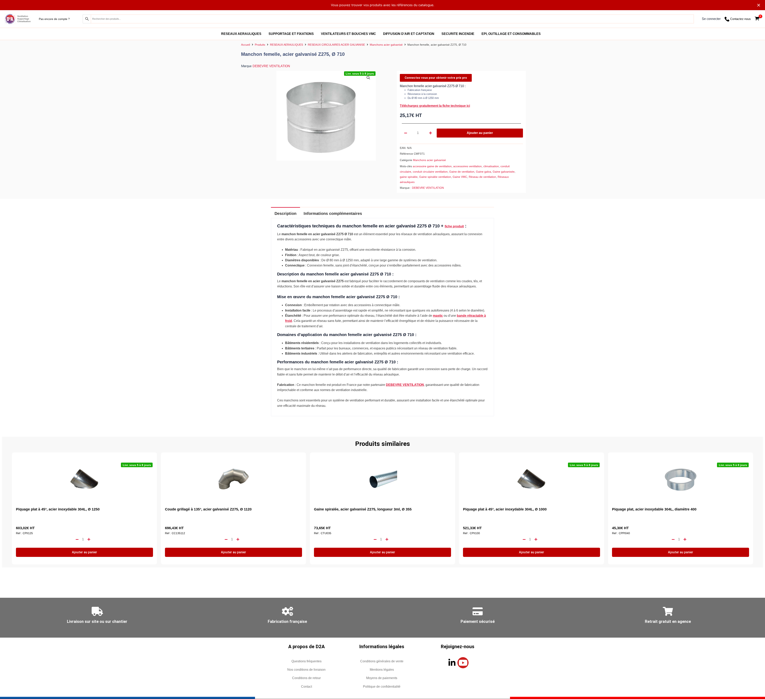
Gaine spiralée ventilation (435, 176)
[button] (368, 77)
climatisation (491, 166)
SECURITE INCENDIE (457, 33)
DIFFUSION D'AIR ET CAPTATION (408, 33)
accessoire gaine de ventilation (432, 166)
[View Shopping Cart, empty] (757, 19)
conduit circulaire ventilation (430, 171)
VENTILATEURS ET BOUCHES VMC (348, 33)
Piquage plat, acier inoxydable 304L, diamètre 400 (654, 509)
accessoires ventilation (467, 166)
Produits (260, 44)
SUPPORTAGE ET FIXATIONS (291, 33)
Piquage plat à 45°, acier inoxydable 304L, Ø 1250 (58, 509)
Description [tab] (285, 213)
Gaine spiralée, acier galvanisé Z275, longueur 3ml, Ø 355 (363, 509)
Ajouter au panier (480, 133)
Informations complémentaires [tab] (333, 213)
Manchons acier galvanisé (386, 44)
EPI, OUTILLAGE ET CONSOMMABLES (511, 33)
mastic (438, 315)
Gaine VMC (460, 176)
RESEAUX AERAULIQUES (241, 33)
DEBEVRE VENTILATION (271, 66)
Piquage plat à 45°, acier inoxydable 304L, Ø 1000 (505, 509)
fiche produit (454, 226)
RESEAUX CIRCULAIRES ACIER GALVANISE (336, 44)
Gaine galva (483, 171)
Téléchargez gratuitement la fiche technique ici (435, 105)
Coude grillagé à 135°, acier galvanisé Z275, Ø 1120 (208, 509)
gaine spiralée (409, 176)
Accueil (245, 44)
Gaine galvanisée (504, 171)
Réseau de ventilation (482, 176)
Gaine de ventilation (461, 171)
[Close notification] (758, 5)
